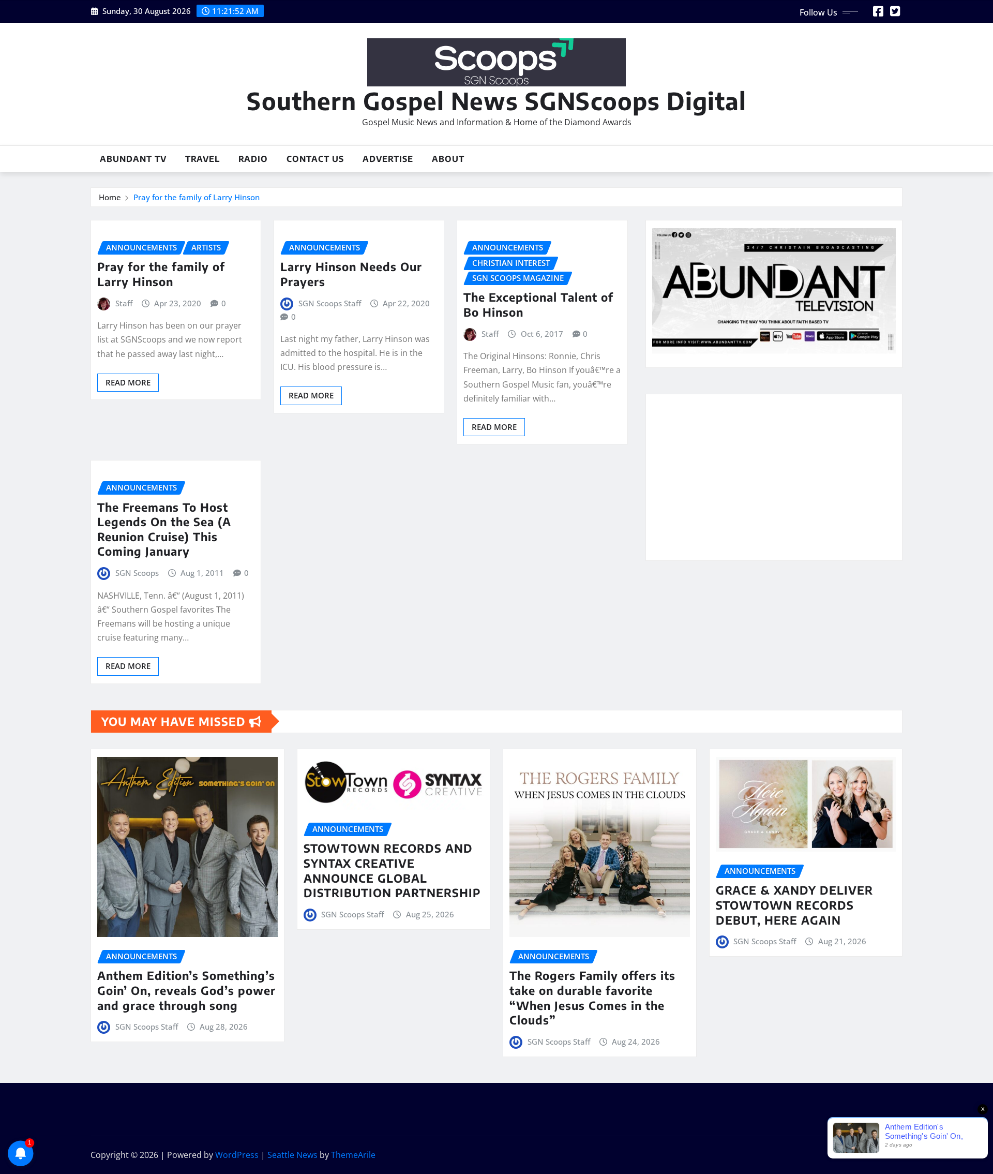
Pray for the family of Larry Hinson (196, 197)
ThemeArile (353, 1155)
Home (110, 197)
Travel (202, 159)
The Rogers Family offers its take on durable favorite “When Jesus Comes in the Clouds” (592, 997)
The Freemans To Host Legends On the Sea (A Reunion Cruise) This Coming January (164, 529)
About (448, 159)
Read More (128, 382)
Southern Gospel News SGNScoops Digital (496, 100)
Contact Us (315, 159)
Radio (253, 159)
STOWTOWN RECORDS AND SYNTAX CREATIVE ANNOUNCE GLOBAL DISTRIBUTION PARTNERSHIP (392, 870)
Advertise (388, 159)
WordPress (237, 1155)
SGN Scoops (137, 573)
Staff (123, 303)
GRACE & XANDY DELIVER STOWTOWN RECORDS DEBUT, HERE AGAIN (794, 905)
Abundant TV (133, 159)
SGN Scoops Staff (329, 303)
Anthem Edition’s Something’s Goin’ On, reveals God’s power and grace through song (186, 990)
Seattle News (292, 1155)
